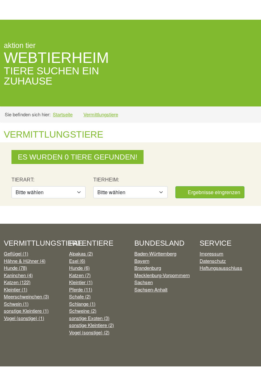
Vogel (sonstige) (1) (24, 318)
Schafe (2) (80, 296)
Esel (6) (77, 260)
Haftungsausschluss (221, 267)
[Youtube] (237, 30)
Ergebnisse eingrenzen (213, 192)
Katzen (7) (80, 275)
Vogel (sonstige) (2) (89, 332)
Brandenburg (147, 267)
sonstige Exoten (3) (89, 318)
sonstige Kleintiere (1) (26, 310)
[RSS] (251, 30)
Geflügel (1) (16, 253)
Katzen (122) (17, 282)
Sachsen (143, 282)
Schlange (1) (82, 303)
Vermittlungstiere (100, 114)
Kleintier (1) (15, 289)
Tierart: (22, 179)
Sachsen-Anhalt (150, 289)
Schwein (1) (16, 303)
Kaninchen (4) (18, 275)
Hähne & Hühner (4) (25, 260)
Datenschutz (213, 260)
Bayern (141, 260)
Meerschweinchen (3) (26, 296)
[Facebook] (223, 30)
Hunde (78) (15, 267)
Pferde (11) (80, 289)
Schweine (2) (82, 310)
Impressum (211, 253)
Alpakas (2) (81, 253)
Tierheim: (106, 179)
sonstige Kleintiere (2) (91, 325)
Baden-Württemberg (155, 253)
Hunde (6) (79, 267)
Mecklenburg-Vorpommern (162, 275)
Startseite (63, 114)
